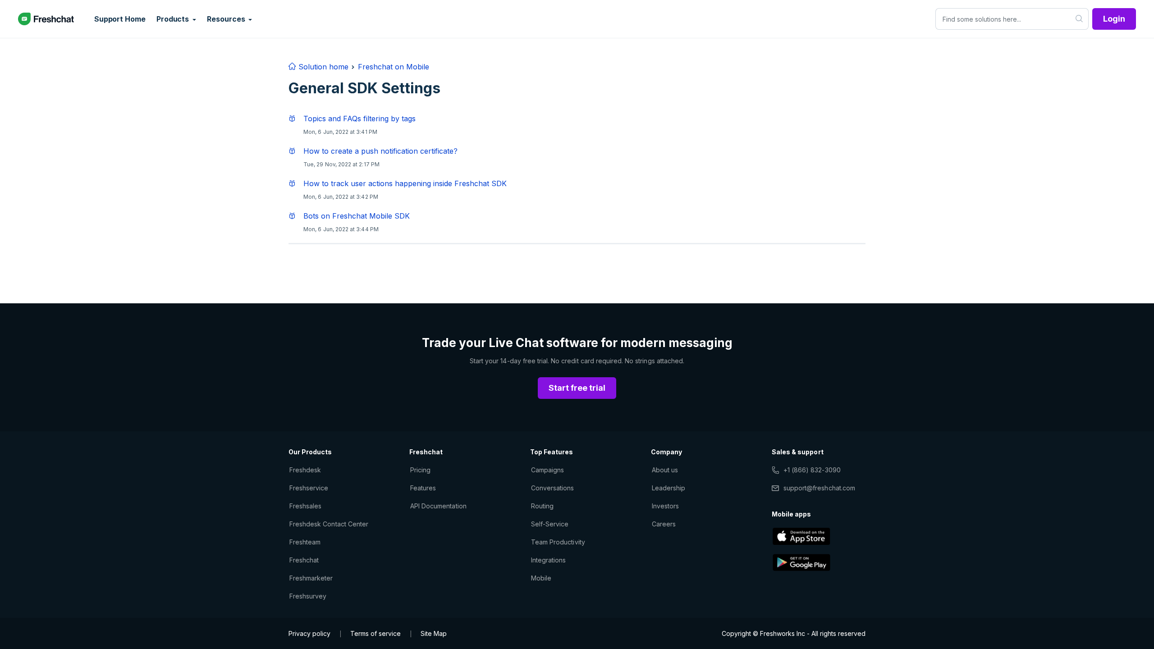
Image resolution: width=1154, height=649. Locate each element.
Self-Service (549, 524)
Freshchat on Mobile (393, 66)
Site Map (434, 633)
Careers (664, 524)
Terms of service (375, 633)
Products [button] (173, 18)
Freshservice (308, 488)
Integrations (548, 560)
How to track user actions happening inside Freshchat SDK (405, 183)
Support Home (120, 18)
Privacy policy (309, 633)
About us (665, 470)
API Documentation (438, 506)
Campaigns (547, 470)
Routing (542, 506)
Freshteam (305, 542)
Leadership (668, 488)
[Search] (1079, 19)
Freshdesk (305, 470)
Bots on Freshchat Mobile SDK (356, 215)
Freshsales (305, 506)
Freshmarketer (311, 578)
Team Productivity (558, 542)
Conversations (552, 488)
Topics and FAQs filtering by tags (359, 118)
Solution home (322, 66)
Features (423, 488)
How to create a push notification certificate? (380, 150)
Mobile (541, 578)
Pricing (420, 470)
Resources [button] (227, 18)
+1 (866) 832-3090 (812, 470)
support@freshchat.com (819, 488)
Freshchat (304, 560)
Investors (665, 506)
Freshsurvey (307, 596)
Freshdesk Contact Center (328, 524)
